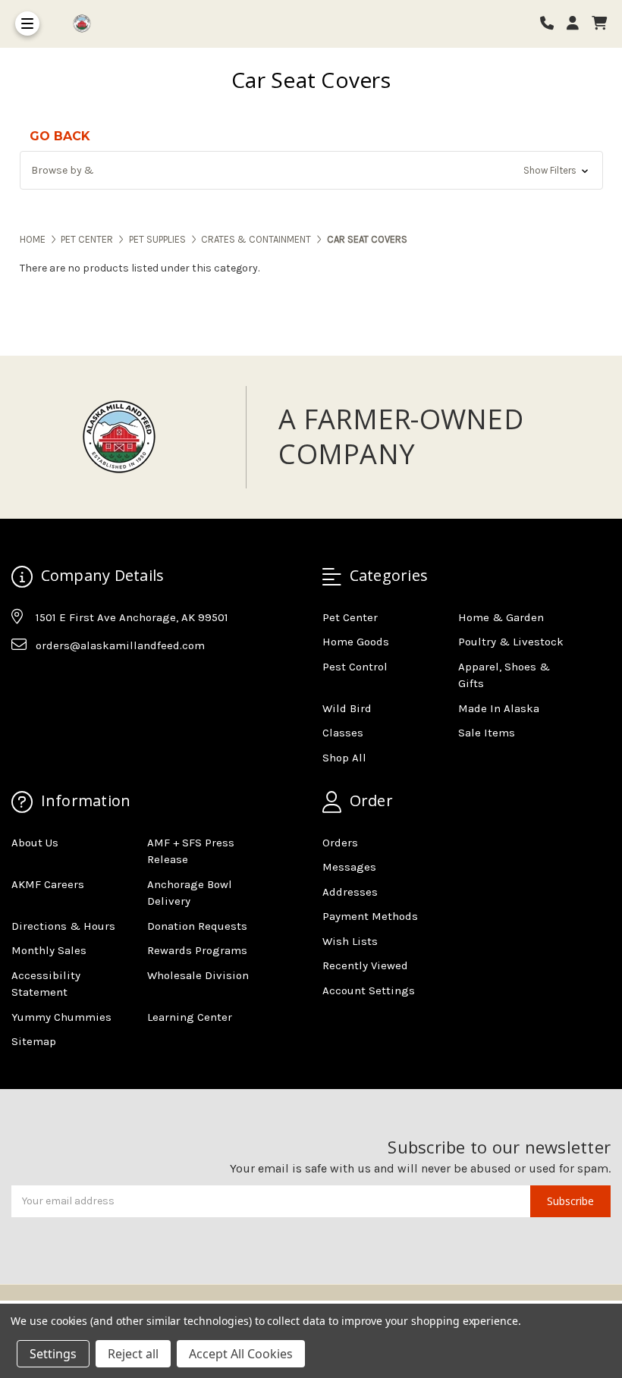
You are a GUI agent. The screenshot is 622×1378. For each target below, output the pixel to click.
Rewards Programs (197, 950)
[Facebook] (22, 683)
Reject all (133, 1353)
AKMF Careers (47, 884)
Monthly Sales (48, 950)
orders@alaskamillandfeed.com (120, 645)
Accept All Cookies (241, 1353)
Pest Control (355, 666)
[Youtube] (81, 683)
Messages (349, 867)
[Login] (578, 24)
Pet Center (350, 617)
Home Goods (355, 641)
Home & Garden (501, 617)
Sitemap (33, 1041)
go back (60, 136)
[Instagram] (51, 683)
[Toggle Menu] (27, 23)
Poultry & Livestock (511, 641)
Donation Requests (197, 926)
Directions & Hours (63, 926)
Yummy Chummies (61, 1017)
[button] (311, 170)
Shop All (344, 757)
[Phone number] (552, 24)
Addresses (350, 892)
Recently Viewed (365, 965)
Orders (340, 842)
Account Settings (368, 990)
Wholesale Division (198, 975)
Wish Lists (350, 941)
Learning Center (189, 1017)
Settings (53, 1353)
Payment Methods (370, 916)
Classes (342, 732)
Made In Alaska (498, 708)
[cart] (599, 24)
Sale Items (486, 732)
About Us (34, 842)
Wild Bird (347, 708)
